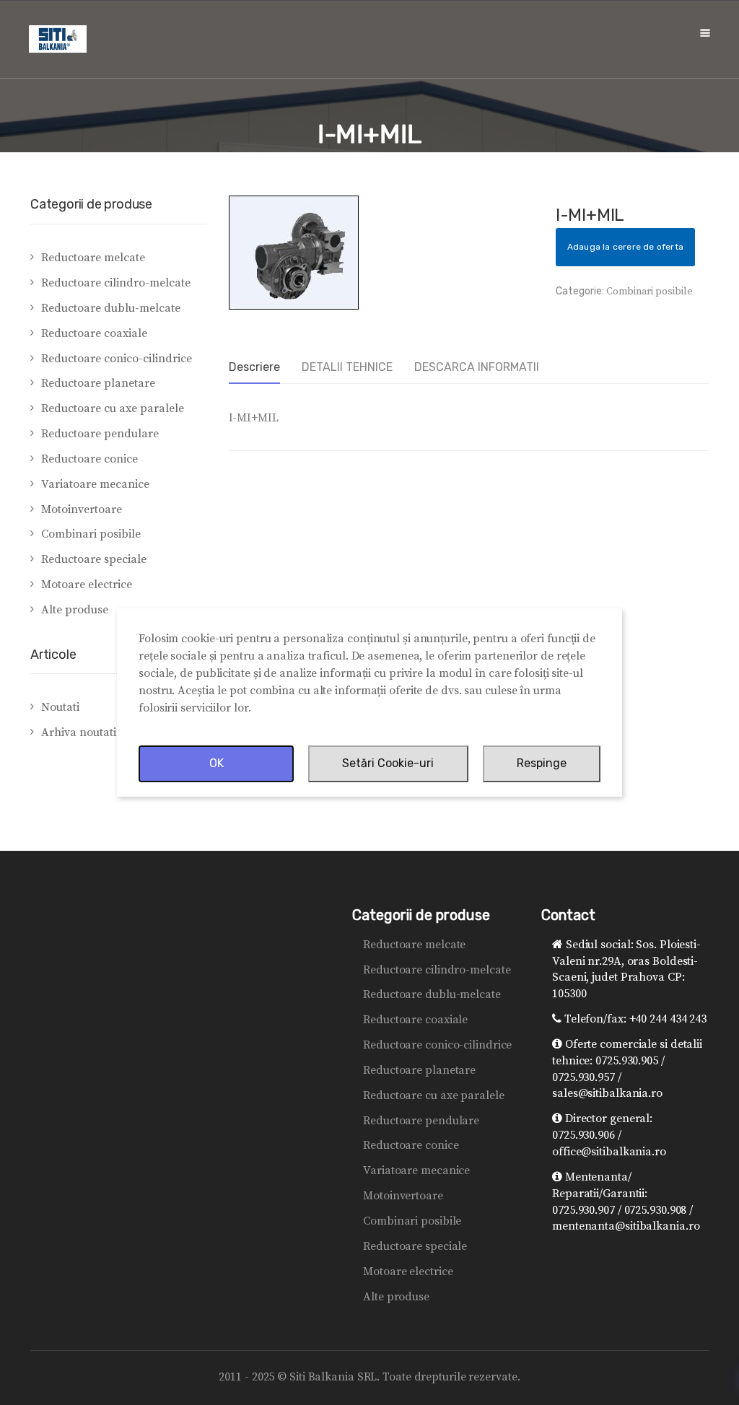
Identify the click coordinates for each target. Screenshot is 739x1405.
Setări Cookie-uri (388, 763)
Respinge (542, 763)
